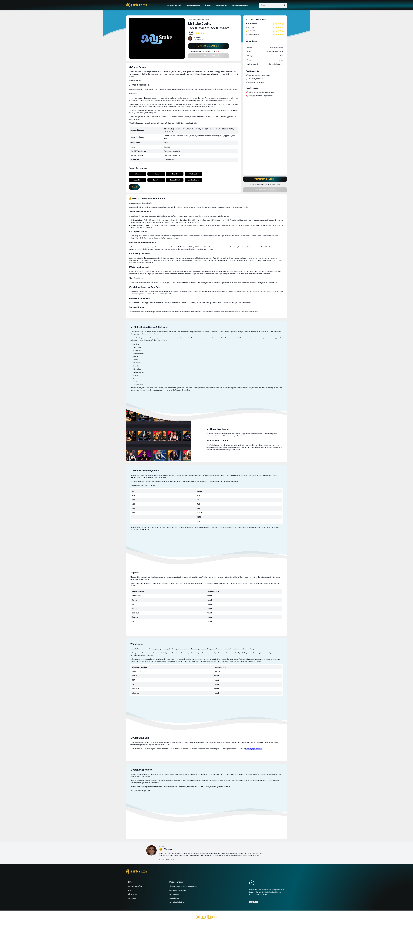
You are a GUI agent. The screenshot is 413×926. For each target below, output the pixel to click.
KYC (129, 890)
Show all (134, 187)
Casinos (195, 19)
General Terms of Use (135, 886)
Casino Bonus (174, 898)
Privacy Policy (254, 892)
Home (190, 19)
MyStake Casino (204, 19)
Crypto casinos (174, 894)
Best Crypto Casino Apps (177, 890)
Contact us (132, 898)
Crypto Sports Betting (176, 902)
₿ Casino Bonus (221, 5)
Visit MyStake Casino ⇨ (208, 46)
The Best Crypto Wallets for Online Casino (183, 886)
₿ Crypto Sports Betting (240, 5)
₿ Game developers (193, 5)
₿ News (207, 5)
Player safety (132, 894)
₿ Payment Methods (174, 5)
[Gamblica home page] (136, 5)
